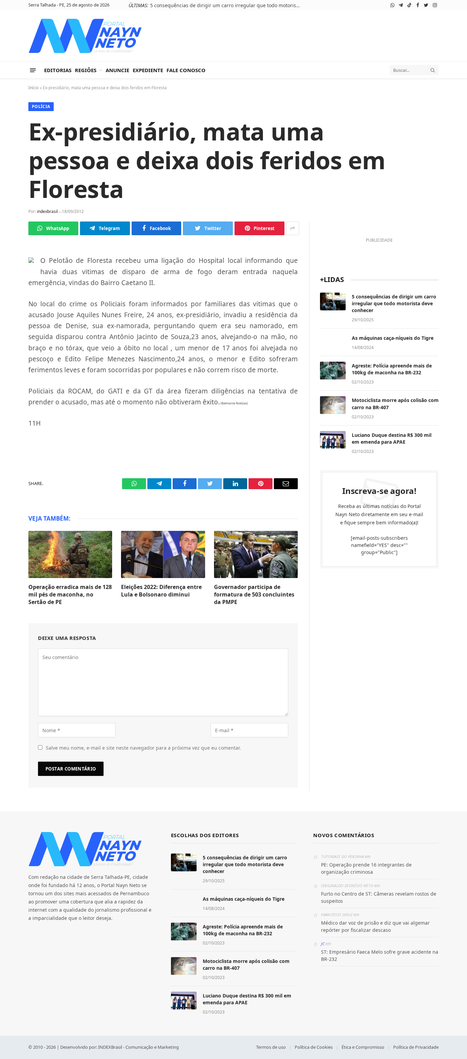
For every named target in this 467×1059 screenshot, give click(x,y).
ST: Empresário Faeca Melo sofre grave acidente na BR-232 (379, 955)
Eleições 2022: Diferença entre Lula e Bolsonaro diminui (161, 591)
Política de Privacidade (416, 1047)
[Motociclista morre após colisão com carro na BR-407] (333, 405)
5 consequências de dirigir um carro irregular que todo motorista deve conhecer (227, 5)
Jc (322, 943)
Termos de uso (271, 1047)
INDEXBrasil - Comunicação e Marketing (138, 1047)
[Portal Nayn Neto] (85, 35)
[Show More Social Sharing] (292, 228)
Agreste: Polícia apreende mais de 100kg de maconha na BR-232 (392, 369)
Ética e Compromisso (363, 1047)
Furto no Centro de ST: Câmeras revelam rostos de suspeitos (378, 897)
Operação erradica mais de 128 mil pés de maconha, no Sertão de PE (70, 595)
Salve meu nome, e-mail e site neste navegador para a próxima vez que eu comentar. (143, 748)
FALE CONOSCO (185, 70)
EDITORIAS (57, 70)
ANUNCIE (117, 70)
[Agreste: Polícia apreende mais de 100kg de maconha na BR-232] (333, 370)
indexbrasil (47, 211)
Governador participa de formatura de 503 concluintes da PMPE (254, 595)
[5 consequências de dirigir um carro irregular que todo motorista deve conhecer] (333, 301)
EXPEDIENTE (148, 70)
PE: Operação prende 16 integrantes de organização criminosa (366, 868)
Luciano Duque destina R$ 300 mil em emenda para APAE (391, 438)
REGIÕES (85, 70)
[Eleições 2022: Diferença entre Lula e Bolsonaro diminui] (163, 554)
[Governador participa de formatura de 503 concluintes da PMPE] (256, 554)
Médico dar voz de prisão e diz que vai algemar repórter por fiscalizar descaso (375, 926)
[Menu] (33, 70)
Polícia (41, 106)
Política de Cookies (314, 1047)
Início (33, 88)
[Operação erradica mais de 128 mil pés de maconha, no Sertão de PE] (70, 554)
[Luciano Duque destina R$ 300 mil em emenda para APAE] (333, 440)
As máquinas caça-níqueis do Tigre (392, 338)
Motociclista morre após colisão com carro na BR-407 (395, 403)
